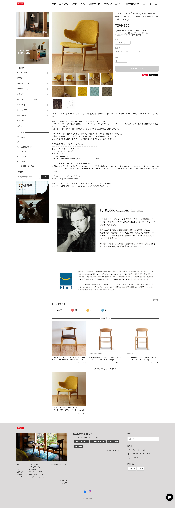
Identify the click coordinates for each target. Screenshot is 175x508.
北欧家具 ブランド (24, 83)
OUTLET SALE (22, 121)
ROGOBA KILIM (22, 73)
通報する (155, 300)
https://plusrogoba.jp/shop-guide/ (65, 179)
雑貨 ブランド (22, 94)
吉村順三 (118, 4)
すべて (59, 310)
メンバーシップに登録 (123, 33)
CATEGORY (63, 4)
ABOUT (75, 4)
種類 (116, 39)
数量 (116, 57)
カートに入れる (137, 68)
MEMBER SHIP (94, 4)
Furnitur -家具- (22, 105)
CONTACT (108, 4)
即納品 (19, 126)
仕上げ (117, 48)
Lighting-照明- (22, 110)
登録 (45, 177)
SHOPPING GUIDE (132, 4)
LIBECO (19, 78)
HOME (53, 4)
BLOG (83, 4)
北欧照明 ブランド (24, 89)
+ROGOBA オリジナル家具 (27, 99)
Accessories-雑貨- (24, 115)
